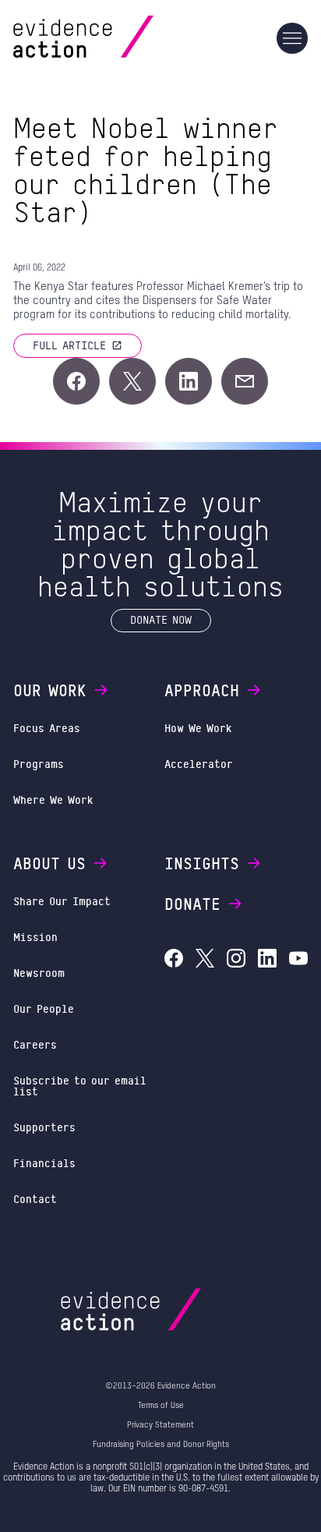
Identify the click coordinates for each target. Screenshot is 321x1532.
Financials (44, 1162)
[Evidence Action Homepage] (113, 38)
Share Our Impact (62, 900)
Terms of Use (161, 1405)
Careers (35, 1044)
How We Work (198, 727)
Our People (43, 1008)
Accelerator (198, 763)
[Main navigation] (292, 38)
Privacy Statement (160, 1425)
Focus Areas (46, 727)
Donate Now (161, 619)
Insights (201, 863)
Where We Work (53, 799)
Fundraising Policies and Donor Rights (161, 1444)
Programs (38, 763)
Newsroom (39, 972)
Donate (192, 903)
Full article (69, 345)
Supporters (44, 1127)
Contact (35, 1198)
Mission (35, 936)
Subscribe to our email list (79, 1086)
